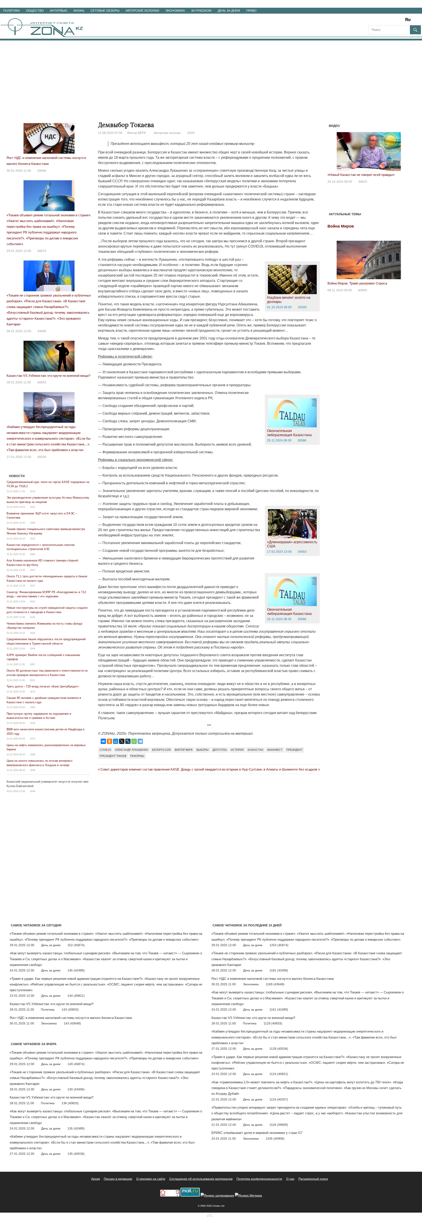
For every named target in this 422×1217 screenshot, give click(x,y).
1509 (32, 754)
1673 (32, 691)
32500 (302, 307)
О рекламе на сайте (150, 1179)
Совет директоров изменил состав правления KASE (139, 769)
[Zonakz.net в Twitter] (371, 21)
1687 (32, 664)
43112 (362, 181)
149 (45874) (76, 1064)
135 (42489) (76, 1128)
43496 (41, 331)
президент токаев (113, 756)
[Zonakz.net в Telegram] (390, 21)
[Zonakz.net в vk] (402, 21)
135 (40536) (76, 1153)
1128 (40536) (278, 1048)
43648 (41, 170)
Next (404, 150)
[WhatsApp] (134, 741)
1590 (32, 522)
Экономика (175, 10)
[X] (121, 741)
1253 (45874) (278, 945)
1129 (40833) (273, 1023)
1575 (32, 491)
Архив (95, 1179)
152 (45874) (76, 945)
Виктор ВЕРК (136, 133)
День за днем (229, 10)
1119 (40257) (278, 1099)
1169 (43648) (275, 984)
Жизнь (78, 10)
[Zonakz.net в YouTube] (384, 21)
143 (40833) (70, 1009)
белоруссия (161, 749)
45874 (41, 251)
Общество (35, 10)
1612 (32, 680)
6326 (191, 133)
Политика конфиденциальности (259, 1179)
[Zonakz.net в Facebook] (378, 21)
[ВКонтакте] (103, 741)
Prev (333, 150)
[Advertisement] (211, 73)
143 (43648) (72, 1023)
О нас (290, 1179)
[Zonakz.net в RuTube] (409, 21)
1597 (32, 570)
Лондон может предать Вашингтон (354, 175)
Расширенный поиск (313, 1179)
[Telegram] (140, 741)
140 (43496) (76, 1089)
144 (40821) (76, 995)
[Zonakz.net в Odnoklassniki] (396, 21)
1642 (32, 507)
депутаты (220, 749)
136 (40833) (70, 1103)
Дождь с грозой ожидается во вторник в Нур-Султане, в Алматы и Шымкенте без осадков (249, 769)
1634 (32, 601)
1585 (32, 707)
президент (294, 749)
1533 (32, 617)
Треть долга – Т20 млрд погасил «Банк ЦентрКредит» (43, 686)
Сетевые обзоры (105, 10)
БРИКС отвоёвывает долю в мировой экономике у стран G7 (256, 1133)
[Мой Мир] (115, 741)
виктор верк (184, 749)
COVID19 (105, 749)
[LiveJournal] (128, 741)
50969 (362, 290)
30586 (302, 440)
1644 (32, 648)
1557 (32, 585)
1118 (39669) (278, 1124)
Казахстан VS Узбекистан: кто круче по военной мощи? (48, 375)
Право (251, 10)
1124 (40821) (278, 1074)
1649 (32, 791)
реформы (137, 756)
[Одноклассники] (109, 741)
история (237, 749)
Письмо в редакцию (118, 1179)
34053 (302, 551)
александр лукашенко (131, 749)
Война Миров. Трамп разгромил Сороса (357, 283)
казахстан (255, 749)
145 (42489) (76, 970)
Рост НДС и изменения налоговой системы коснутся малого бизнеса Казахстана (71, 1018)
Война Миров (340, 226)
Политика (11, 10)
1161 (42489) (278, 1009)
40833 (41, 382)
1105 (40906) (275, 1138)
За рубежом (201, 10)
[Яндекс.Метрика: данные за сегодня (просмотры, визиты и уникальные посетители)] (248, 1195)
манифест (274, 749)
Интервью (58, 10)
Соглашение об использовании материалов (201, 1179)
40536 (41, 457)
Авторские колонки (142, 10)
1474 (32, 738)
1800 (32, 554)
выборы (202, 749)
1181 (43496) (278, 970)
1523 (32, 538)
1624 (32, 633)
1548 (32, 770)
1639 (32, 723)
